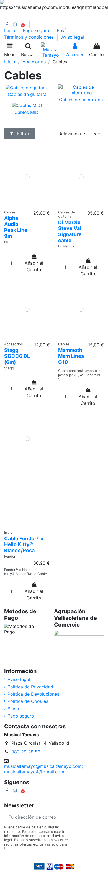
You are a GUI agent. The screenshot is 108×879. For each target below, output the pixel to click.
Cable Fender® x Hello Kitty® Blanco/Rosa (23, 544)
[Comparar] (22, 204)
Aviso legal (72, 37)
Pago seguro (37, 30)
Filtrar (22, 133)
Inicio (10, 30)
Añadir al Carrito (34, 266)
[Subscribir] (97, 817)
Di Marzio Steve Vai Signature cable (70, 231)
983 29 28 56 (25, 752)
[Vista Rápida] (31, 204)
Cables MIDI (27, 112)
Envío (63, 30)
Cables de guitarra (27, 94)
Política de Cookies (27, 701)
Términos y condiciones (29, 37)
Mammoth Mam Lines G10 (71, 356)
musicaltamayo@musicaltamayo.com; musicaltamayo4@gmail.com (43, 768)
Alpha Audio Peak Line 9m (15, 227)
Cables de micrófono (81, 99)
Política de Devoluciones (33, 694)
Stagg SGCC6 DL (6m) (17, 356)
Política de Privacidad (30, 687)
